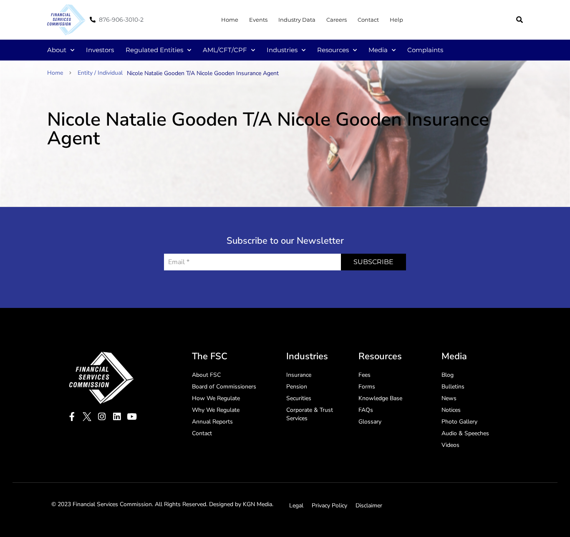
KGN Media (257, 504)
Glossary (369, 422)
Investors (100, 50)
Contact (368, 19)
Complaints (425, 50)
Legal (296, 505)
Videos (450, 445)
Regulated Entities (154, 50)
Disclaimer (369, 505)
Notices (451, 410)
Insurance (298, 375)
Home (229, 19)
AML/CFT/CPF (225, 50)
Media (378, 50)
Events (258, 19)
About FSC (206, 375)
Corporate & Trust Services (309, 414)
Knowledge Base (380, 398)
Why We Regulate (216, 410)
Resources (333, 50)
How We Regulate (216, 398)
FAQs (365, 410)
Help (396, 19)
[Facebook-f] (72, 416)
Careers (336, 19)
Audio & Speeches (465, 433)
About (56, 50)
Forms (366, 387)
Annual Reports (212, 422)
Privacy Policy (329, 505)
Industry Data (296, 19)
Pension (296, 387)
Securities (298, 398)
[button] (519, 19)
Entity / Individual (100, 73)
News (449, 398)
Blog (447, 375)
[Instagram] (102, 416)
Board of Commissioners (224, 387)
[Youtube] (132, 416)
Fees (364, 375)
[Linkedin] (117, 416)
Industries (282, 50)
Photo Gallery (459, 422)
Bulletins (452, 387)
